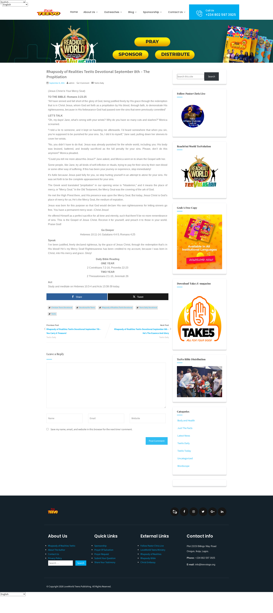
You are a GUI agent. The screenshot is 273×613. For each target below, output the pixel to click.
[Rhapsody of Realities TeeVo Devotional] (48, 12)
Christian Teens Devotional (61, 307)
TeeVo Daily (99, 83)
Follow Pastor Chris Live (152, 545)
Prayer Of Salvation (103, 549)
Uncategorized (185, 458)
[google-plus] (212, 511)
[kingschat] (174, 511)
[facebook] (184, 511)
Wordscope (183, 466)
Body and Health (186, 420)
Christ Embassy (147, 562)
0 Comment (84, 83)
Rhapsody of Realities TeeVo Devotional (117, 307)
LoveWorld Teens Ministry (152, 549)
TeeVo (53, 314)
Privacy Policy (55, 558)
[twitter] (203, 511)
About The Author (56, 549)
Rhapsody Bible (148, 558)
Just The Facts (184, 428)
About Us (89, 12)
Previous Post (73, 329)
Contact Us (175, 12)
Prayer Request (101, 554)
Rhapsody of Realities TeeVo (61, 545)
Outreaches (111, 12)
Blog (131, 12)
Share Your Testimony (104, 562)
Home (74, 12)
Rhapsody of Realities (150, 554)
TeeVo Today (184, 450)
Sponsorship (100, 545)
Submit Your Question (104, 558)
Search (211, 76)
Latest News (183, 435)
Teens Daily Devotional (148, 307)
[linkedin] (222, 511)
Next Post (141, 329)
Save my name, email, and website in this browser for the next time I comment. (91, 429)
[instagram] (193, 511)
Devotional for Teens (87, 307)
